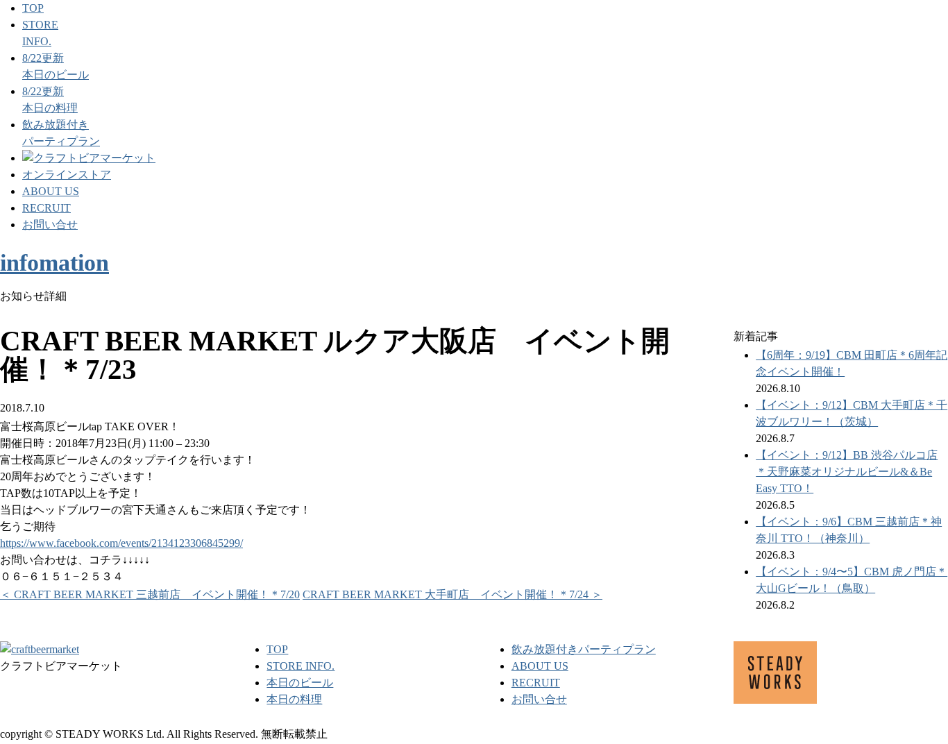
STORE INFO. (300, 666)
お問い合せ (50, 224)
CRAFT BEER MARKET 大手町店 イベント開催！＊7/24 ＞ (452, 594)
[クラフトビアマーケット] (88, 158)
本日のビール (299, 682)
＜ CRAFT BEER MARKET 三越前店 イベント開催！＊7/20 (150, 594)
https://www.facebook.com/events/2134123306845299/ (121, 543)
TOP (33, 8)
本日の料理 (294, 699)
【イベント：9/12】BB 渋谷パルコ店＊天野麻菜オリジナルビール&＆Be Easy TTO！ (847, 471)
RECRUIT (46, 208)
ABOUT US (50, 191)
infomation (54, 262)
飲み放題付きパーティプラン (583, 649)
